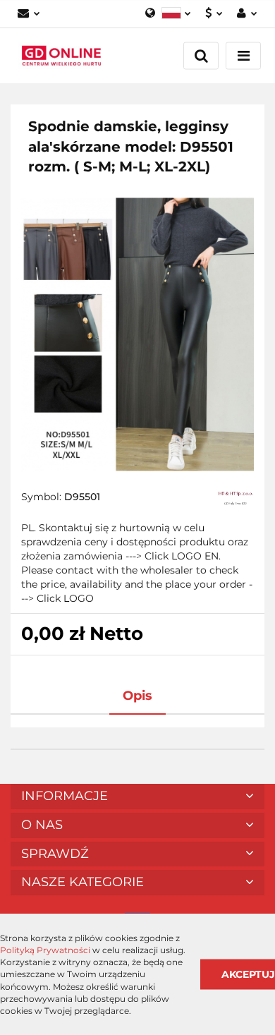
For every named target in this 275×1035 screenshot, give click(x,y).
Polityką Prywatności (45, 950)
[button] (137, 796)
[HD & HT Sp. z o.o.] (235, 498)
